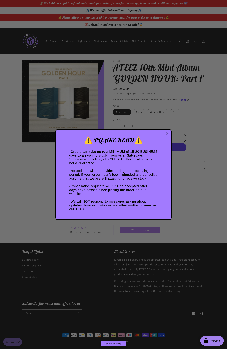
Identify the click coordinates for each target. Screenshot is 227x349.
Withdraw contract (113, 343)
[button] (167, 133)
